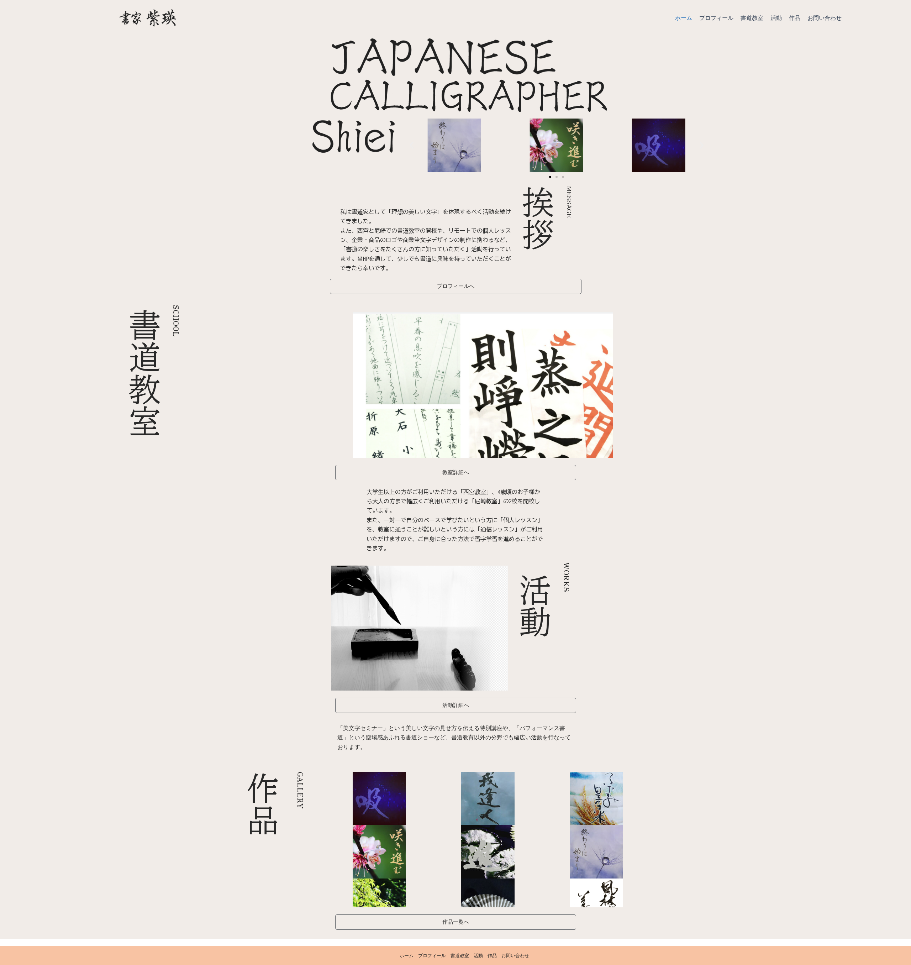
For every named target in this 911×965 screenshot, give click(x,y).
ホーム (683, 17)
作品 (794, 17)
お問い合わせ (824, 17)
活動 (776, 17)
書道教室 (752, 17)
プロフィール (716, 17)
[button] (411, 145)
